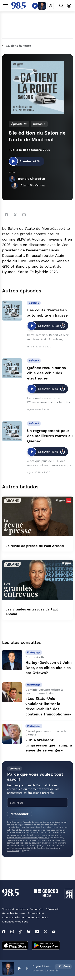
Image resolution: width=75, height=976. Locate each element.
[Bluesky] (28, 931)
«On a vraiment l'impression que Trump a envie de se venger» (48, 745)
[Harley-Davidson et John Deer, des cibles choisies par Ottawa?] (12, 660)
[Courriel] (24, 214)
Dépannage (53, 909)
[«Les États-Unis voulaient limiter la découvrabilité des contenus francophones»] (12, 692)
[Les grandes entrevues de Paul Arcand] (37, 580)
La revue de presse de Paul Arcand (34, 546)
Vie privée (36, 909)
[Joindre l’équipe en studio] (51, 6)
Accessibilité (36, 913)
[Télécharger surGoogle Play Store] (46, 945)
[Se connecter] (69, 5)
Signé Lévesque (42, 966)
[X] (45, 931)
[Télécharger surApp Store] (15, 945)
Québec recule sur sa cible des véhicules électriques (46, 373)
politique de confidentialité (20, 848)
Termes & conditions (15, 909)
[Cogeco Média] (46, 895)
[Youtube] (53, 931)
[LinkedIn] (37, 931)
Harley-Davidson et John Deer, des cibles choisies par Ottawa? (48, 667)
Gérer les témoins (13, 913)
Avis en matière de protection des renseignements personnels (34, 836)
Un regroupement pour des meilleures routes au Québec (50, 435)
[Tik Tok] (20, 931)
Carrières (42, 917)
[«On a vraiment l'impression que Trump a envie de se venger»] (12, 734)
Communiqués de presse (18, 917)
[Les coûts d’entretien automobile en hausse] (12, 311)
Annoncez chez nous (15, 921)
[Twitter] (15, 214)
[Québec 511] (69, 898)
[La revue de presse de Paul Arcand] (37, 516)
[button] (19, 968)
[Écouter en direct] (35, 5)
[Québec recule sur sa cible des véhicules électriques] (12, 368)
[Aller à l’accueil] (18, 8)
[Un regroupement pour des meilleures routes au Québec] (12, 431)
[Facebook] (6, 214)
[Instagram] (12, 931)
